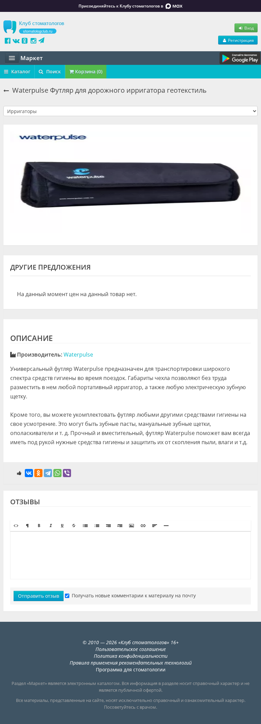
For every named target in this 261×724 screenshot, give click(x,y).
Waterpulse (78, 354)
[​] (130, 555)
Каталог (20, 71)
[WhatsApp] (57, 473)
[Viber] (67, 473)
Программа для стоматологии (131, 669)
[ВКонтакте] (29, 473)
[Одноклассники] (38, 473)
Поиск (53, 71)
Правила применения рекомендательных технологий (131, 662)
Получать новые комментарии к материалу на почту (134, 595)
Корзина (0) (88, 71)
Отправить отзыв (38, 596)
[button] (16, 525)
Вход (248, 28)
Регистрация (240, 40)
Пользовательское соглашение (130, 649)
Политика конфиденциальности (131, 656)
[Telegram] (48, 473)
